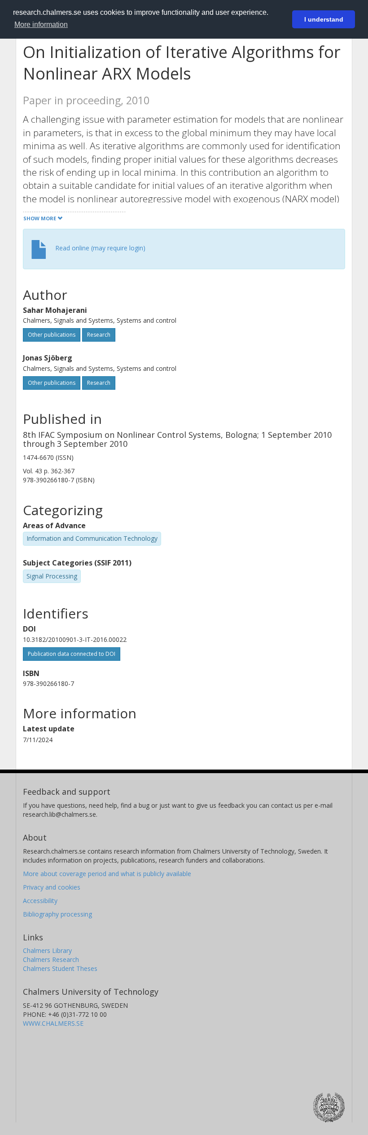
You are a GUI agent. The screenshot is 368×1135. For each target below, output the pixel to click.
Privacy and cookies (51, 887)
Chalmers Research (51, 959)
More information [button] (41, 24)
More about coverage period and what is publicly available (107, 873)
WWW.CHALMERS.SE (53, 1023)
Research (98, 334)
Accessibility (40, 900)
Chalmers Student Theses (60, 968)
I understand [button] (323, 19)
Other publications (51, 334)
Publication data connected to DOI (71, 654)
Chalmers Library (47, 950)
